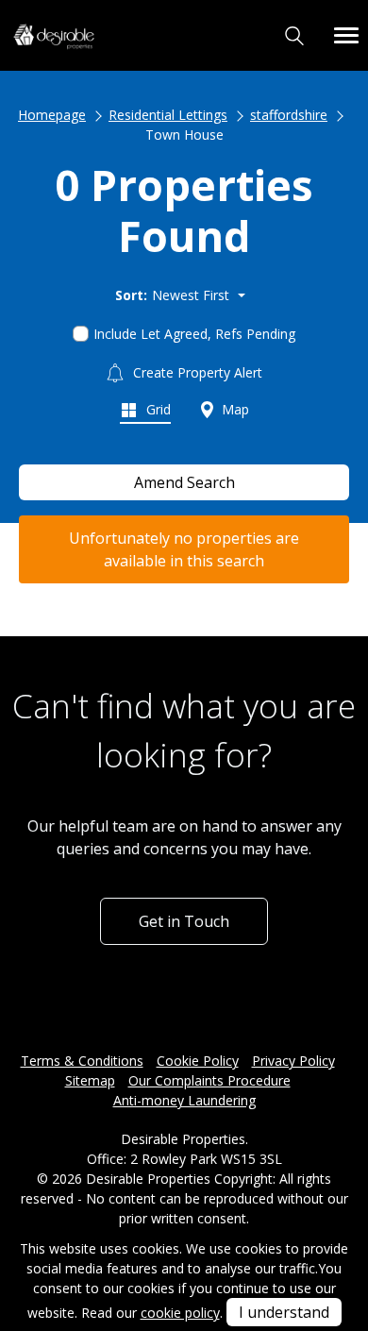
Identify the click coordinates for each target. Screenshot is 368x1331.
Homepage (52, 115)
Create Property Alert (195, 372)
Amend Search (184, 482)
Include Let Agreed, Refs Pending (194, 334)
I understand (284, 1312)
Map (233, 409)
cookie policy (180, 1313)
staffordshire (288, 115)
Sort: (131, 295)
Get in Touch (184, 921)
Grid (156, 409)
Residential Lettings (168, 115)
